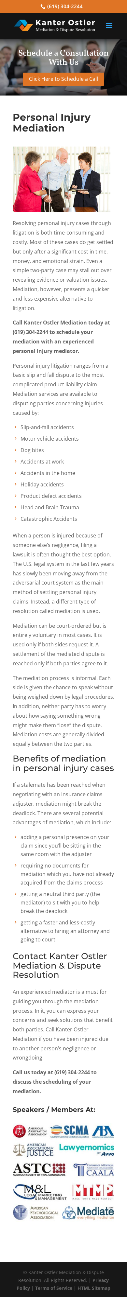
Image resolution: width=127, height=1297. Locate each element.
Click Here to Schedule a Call (63, 78)
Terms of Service (53, 1288)
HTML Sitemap (94, 1288)
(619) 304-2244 (65, 6)
